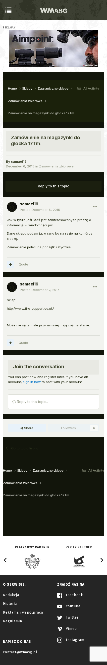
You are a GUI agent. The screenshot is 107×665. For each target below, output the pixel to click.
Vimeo (71, 629)
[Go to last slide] (5, 560)
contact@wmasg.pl (20, 652)
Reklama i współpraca (23, 612)
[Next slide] (101, 560)
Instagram (74, 640)
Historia (10, 604)
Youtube (73, 606)
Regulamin (12, 621)
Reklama (9, 27)
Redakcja (11, 595)
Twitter (72, 617)
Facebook (74, 595)
